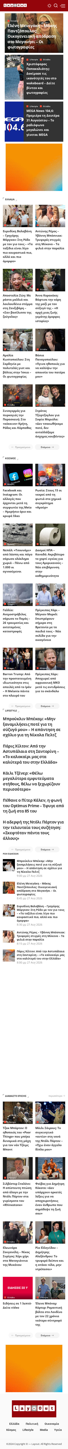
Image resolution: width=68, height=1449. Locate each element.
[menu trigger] (62, 5)
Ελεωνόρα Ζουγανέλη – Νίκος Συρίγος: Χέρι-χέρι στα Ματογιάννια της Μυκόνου (16, 1256)
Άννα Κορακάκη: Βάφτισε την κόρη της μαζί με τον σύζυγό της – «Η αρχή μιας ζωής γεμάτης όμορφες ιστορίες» (48, 308)
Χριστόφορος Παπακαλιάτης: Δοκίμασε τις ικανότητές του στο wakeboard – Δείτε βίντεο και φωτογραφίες (41, 78)
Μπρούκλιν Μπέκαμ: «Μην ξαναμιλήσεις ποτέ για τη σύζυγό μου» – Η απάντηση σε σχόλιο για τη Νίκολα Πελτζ (32, 726)
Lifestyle (34, 59)
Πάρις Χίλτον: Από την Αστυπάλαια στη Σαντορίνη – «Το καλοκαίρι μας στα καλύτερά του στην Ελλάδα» (31, 754)
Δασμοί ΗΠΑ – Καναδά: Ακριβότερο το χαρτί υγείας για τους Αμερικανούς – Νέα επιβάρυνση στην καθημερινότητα (49, 563)
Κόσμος (10, 484)
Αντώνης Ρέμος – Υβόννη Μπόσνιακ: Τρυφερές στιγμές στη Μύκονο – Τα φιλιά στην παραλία (49, 239)
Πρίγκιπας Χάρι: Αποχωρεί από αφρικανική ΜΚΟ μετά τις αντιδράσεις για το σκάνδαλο (50, 682)
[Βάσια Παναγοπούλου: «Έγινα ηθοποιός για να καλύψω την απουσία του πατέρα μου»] (50, 340)
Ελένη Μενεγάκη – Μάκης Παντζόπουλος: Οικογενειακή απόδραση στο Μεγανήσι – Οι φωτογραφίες (32, 36)
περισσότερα (55, 1095)
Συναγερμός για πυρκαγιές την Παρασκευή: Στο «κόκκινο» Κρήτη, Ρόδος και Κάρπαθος (17, 419)
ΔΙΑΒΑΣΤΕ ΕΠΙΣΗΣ (15, 1096)
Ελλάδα (14, 21)
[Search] (55, 5)
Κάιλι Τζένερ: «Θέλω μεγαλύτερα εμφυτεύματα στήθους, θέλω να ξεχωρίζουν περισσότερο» (31, 781)
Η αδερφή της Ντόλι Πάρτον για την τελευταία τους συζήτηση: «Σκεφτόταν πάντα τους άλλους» (33, 830)
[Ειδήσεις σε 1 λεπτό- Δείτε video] (18, 1288)
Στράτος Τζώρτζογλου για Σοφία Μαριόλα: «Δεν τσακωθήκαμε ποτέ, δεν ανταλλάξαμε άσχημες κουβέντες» (50, 423)
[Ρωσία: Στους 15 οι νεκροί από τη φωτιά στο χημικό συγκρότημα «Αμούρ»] (50, 475)
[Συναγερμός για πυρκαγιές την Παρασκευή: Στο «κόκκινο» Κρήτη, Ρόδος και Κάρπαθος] (18, 395)
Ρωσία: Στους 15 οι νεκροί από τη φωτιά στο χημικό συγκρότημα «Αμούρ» (48, 498)
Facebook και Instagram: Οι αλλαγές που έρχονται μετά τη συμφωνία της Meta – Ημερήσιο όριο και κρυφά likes (17, 503)
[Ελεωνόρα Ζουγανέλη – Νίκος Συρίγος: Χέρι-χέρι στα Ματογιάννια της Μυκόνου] (18, 1232)
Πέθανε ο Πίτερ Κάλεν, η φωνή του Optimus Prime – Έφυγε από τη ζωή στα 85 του (33, 806)
